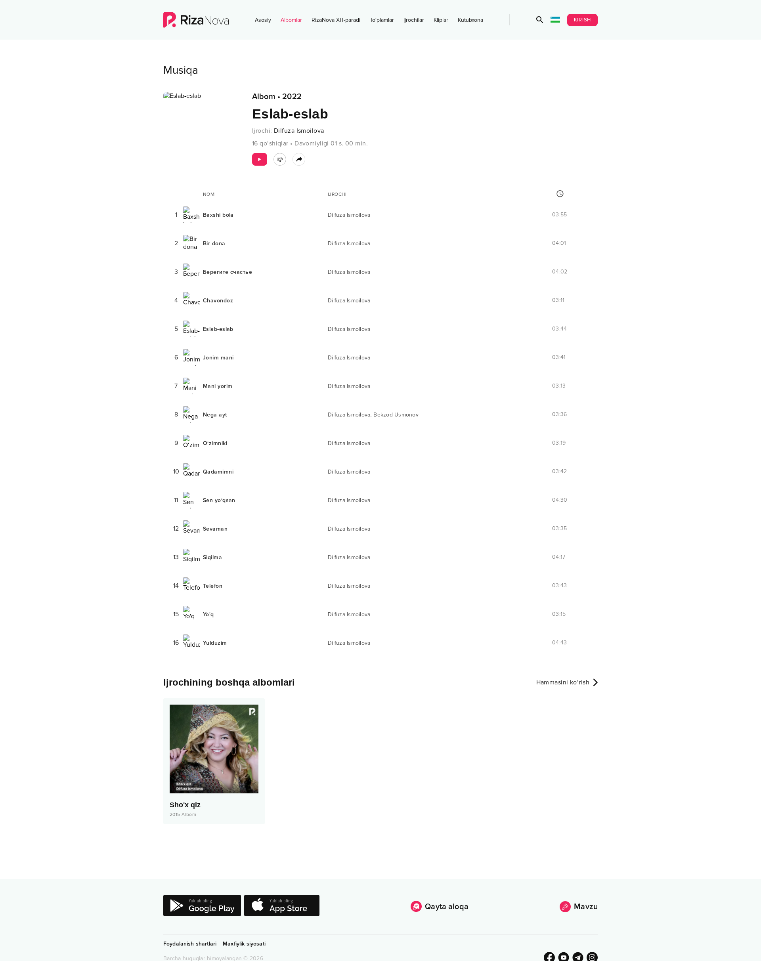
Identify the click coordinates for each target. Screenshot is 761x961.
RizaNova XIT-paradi (336, 20)
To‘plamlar (382, 20)
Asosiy (263, 20)
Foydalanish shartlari (189, 943)
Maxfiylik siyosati (244, 943)
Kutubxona (470, 20)
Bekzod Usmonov (396, 414)
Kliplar (441, 20)
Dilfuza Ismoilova (299, 131)
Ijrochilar (413, 20)
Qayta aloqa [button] (446, 906)
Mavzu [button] (586, 906)
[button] (539, 19)
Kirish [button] (582, 20)
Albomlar (291, 20)
